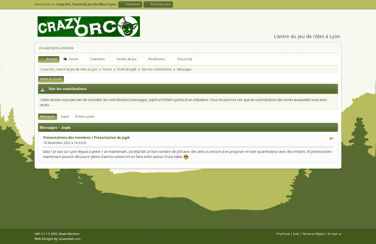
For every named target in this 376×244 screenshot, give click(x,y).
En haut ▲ (334, 234)
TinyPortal (283, 234)
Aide (296, 234)
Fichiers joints (84, 116)
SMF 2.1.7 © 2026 (46, 233)
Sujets (65, 116)
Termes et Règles (313, 234)
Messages (47, 116)
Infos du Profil (51, 79)
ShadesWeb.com (70, 239)
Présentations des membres (67, 137)
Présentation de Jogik (112, 137)
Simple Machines (69, 233)
